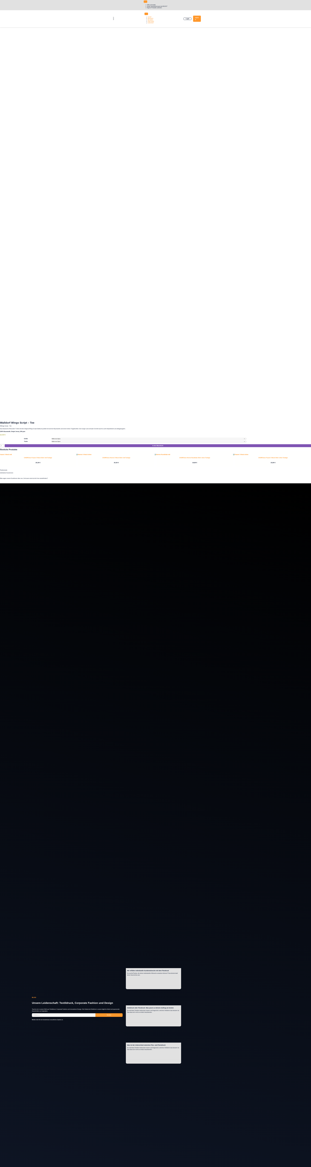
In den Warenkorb (157, 445)
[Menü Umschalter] (145, 1)
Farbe (26, 441)
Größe (26, 438)
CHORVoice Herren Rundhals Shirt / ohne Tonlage (194, 457)
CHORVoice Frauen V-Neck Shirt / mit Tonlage (38, 457)
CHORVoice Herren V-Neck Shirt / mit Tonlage (116, 457)
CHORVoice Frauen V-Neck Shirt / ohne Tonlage (273, 457)
